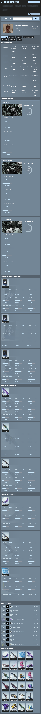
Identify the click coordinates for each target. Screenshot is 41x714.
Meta (24, 6)
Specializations (28, 37)
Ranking (19, 37)
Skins (19, 39)
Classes (11, 37)
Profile (4, 37)
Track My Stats (34, 2)
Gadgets (12, 39)
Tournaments (32, 6)
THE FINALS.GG (11, 2)
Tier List (18, 6)
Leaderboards (8, 6)
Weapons (4, 39)
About (5, 10)
